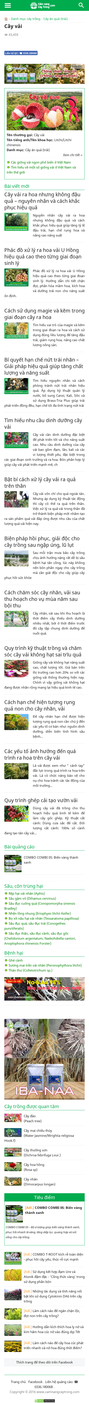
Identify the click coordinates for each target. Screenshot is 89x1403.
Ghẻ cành (16, 960)
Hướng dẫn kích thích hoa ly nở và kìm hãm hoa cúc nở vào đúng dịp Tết (54, 1329)
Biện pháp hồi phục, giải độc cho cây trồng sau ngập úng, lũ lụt (42, 541)
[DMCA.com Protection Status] (44, 1401)
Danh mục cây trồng (25, 19)
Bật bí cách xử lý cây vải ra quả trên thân (40, 482)
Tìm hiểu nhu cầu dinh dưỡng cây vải (43, 423)
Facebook (35, 1382)
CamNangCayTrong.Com (44, 5)
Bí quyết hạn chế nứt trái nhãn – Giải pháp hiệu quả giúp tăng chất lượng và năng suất (43, 366)
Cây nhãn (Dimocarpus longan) (39, 1181)
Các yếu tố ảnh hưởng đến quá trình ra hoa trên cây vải (40, 754)
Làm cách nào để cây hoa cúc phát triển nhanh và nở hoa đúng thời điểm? (53, 1345)
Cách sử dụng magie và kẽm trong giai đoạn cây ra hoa (44, 313)
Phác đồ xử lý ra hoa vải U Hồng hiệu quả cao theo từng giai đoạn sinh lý (42, 256)
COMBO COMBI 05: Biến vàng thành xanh (53, 1210)
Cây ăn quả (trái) (55, 19)
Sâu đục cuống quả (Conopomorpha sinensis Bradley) (39, 906)
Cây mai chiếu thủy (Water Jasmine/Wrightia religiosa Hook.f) (39, 1135)
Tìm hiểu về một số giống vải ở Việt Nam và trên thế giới (41, 169)
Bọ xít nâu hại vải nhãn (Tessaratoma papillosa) (44, 918)
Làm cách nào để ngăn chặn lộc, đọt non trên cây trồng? (52, 1313)
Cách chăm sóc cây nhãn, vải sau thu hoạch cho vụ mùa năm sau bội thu (42, 599)
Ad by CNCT (78, 66)
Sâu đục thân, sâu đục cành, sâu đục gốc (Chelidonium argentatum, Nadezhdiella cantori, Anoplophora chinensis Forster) (40, 938)
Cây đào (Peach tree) (32, 1118)
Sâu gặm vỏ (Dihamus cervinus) (32, 898)
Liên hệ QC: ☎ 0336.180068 (21, 53)
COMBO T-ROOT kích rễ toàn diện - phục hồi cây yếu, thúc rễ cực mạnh (53, 1256)
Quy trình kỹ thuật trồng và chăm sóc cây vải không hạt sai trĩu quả (43, 651)
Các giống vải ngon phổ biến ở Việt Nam (41, 162)
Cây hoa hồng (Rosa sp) (34, 1167)
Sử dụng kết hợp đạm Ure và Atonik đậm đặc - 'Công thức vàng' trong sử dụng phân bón (54, 1276)
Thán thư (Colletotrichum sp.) (30, 970)
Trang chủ (18, 1382)
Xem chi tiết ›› (72, 155)
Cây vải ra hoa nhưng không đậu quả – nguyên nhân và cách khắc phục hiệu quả (42, 201)
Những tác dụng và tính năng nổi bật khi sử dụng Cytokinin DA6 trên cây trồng (53, 1296)
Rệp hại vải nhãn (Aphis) (27, 893)
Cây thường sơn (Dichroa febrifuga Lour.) (42, 1152)
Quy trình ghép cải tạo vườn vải (41, 800)
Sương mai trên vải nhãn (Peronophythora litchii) (45, 965)
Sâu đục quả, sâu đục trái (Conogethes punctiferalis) (34, 925)
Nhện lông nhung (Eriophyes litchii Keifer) (40, 913)
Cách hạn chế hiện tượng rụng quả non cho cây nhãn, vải (39, 705)
